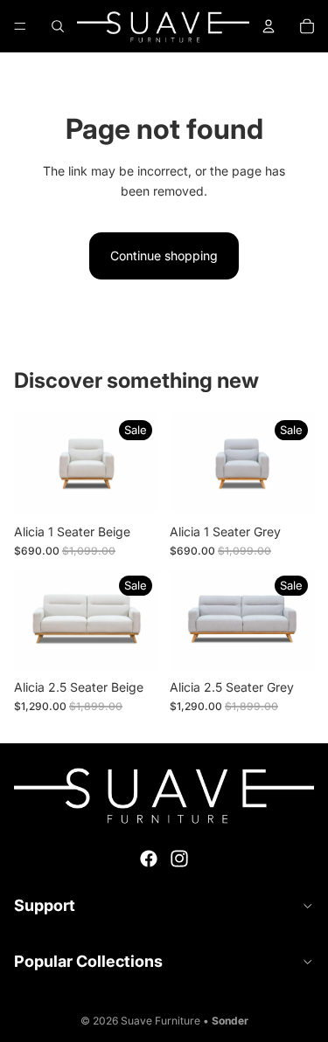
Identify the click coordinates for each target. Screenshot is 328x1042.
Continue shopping (164, 255)
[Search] (57, 26)
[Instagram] (179, 858)
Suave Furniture (160, 1020)
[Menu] (20, 26)
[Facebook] (148, 858)
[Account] (268, 26)
